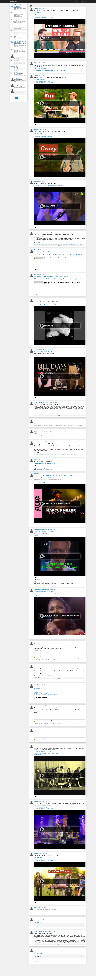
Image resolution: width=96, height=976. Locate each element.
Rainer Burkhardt (37, 420)
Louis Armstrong (39, 687)
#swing (50, 463)
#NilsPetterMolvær (43, 304)
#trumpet (53, 304)
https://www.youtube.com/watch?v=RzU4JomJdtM (43, 82)
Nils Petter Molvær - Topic (48, 326)
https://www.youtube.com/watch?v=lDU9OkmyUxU (43, 751)
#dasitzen (39, 431)
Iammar (15, 12)
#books (24, 62)
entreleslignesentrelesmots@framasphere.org (20, 42)
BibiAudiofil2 (46, 556)
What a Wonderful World (38, 692)
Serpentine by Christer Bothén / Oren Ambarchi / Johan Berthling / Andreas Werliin (58, 254)
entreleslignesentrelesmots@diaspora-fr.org (43, 232)
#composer (43, 694)
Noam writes (36, 665)
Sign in (76, 1)
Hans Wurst (36, 181)
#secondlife (22, 57)
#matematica (20, 22)
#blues (22, 38)
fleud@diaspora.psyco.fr (19, 89)
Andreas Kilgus (37, 62)
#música (24, 8)
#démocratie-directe (17, 28)
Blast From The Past (38, 917)
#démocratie (23, 27)
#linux (18, 38)
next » (24, 97)
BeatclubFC (36, 249)
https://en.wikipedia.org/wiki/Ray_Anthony (45, 469)
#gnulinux (18, 32)
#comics (15, 62)
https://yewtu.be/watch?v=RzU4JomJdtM (42, 81)
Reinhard (16, 84)
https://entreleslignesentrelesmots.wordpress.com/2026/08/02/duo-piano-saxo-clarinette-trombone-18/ (53, 716)
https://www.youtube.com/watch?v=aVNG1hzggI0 (43, 591)
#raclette (15, 93)
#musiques (22, 75)
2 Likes (37, 269)
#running (21, 21)
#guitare (38, 735)
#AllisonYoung (55, 70)
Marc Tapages (17, 24)
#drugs (35, 754)
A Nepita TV (46, 829)
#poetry (15, 14)
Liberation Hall (47, 616)
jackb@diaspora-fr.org (38, 298)
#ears (15, 81)
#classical (39, 276)
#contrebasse (16, 91)
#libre (15, 38)
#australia (53, 251)
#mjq (41, 953)
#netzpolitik (19, 14)
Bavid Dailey (16, 54)
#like (15, 57)
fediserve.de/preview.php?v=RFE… (40, 68)
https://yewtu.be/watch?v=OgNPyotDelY (41, 807)
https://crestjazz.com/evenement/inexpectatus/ (43, 734)
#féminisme (16, 45)
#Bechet (46, 431)
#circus (18, 68)
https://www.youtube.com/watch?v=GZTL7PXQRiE (43, 17)
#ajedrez (15, 22)
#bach (41, 922)
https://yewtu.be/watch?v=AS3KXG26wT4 (42, 135)
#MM (44, 482)
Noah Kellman (47, 38)
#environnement (17, 75)
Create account (83, 1)
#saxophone (42, 735)
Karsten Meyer (37, 684)
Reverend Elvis (37, 745)
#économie (16, 46)
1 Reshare (38, 579)
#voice (55, 694)
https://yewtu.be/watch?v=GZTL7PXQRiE (42, 16)
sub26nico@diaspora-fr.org (39, 728)
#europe (21, 68)
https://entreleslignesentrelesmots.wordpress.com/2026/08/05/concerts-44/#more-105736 (51, 652)
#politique (16, 27)
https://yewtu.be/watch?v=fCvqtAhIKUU (41, 859)
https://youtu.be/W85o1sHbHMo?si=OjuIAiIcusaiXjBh (44, 185)
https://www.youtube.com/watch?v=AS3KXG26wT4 (43, 136)
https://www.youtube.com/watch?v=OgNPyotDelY (43, 808)
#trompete (19, 86)
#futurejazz (57, 304)
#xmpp (15, 32)
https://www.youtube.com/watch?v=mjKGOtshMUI (43, 351)
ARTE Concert (47, 504)
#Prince (43, 79)
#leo (35, 355)
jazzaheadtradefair (47, 206)
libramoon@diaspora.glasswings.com (41, 349)
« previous (13, 97)
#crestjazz (46, 732)
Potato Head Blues (37, 689)
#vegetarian (16, 51)
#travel (19, 62)
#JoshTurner (49, 70)
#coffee (21, 62)
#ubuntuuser (23, 87)
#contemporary (52, 276)
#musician (40, 463)
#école (19, 27)
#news (22, 51)
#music (15, 58)
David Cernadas (17, 6)
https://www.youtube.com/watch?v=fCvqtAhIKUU (43, 860)
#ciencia (15, 8)
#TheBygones (61, 70)
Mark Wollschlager (41, 582)
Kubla (45, 103)
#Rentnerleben (43, 435)
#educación (16, 9)
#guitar (46, 805)
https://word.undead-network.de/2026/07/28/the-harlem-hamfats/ (46, 753)
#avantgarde (43, 276)
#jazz (22, 8)
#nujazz (61, 304)
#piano (41, 12)
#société (19, 74)
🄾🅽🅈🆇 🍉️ (36, 473)
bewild (35, 459)
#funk (41, 79)
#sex (43, 754)
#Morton (55, 431)
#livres (23, 45)
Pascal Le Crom (17, 72)
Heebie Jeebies (37, 688)
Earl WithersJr (17, 60)
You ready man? (45, 691)
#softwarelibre (16, 21)
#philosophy (16, 69)
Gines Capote (17, 78)
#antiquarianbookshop (18, 16)
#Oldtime (36, 435)
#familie (15, 86)
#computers (18, 57)
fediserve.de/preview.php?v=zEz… (40, 911)
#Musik (35, 70)
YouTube (51, 38)
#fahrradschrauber (17, 87)
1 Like (37, 227)
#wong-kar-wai (17, 15)
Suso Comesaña (17, 30)
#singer (52, 694)
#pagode (15, 34)
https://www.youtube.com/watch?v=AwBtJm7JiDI (43, 531)
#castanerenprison (21, 93)
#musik (38, 482)
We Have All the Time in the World (40, 693)
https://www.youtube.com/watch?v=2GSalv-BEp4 (43, 302)
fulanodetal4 (46, 775)
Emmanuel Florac (37, 8)
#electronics (45, 251)
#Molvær (49, 304)
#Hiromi (51, 912)
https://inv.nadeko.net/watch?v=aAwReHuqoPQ (45, 477)
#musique (21, 91)
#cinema (38, 694)
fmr (15, 36)
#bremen (62, 185)
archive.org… (36, 921)
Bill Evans (46, 376)
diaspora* (13, 2)
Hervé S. (16, 66)
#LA (67, 276)
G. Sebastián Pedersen (18, 19)
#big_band (47, 463)
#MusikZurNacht (43, 70)
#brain (15, 80)
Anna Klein (16, 49)
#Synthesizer (55, 912)
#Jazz (65, 70)
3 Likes (37, 124)
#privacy (15, 52)
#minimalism (64, 276)
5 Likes (37, 524)
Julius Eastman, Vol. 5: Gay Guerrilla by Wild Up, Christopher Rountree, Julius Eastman (59, 279)
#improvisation (48, 735)
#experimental (40, 251)
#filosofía (19, 8)
